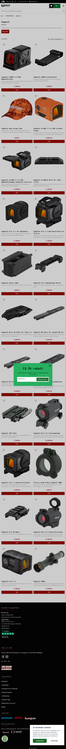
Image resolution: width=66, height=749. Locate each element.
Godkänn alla (39, 740)
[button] (49, 365)
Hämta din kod (42, 379)
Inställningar (54, 740)
